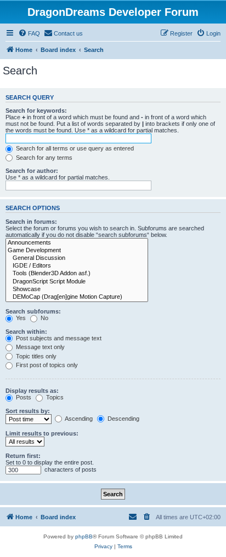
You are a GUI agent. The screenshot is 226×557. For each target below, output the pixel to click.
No (43, 318)
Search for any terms (43, 157)
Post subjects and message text (57, 338)
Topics (54, 397)
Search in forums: (31, 221)
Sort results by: (27, 411)
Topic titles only (35, 356)
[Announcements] (77, 243)
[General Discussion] (77, 258)
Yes (20, 318)
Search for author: (31, 170)
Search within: (26, 331)
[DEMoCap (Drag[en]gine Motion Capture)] (77, 297)
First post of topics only (46, 365)
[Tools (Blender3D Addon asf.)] (77, 273)
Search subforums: (33, 311)
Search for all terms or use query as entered (74, 148)
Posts (22, 397)
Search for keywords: (36, 110)
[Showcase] (77, 289)
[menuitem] (29, 33)
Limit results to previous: (41, 433)
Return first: (23, 455)
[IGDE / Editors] (77, 266)
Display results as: (32, 390)
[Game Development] (77, 250)
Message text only (39, 347)
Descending (122, 418)
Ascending (78, 418)
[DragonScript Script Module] (77, 282)
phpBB (84, 536)
